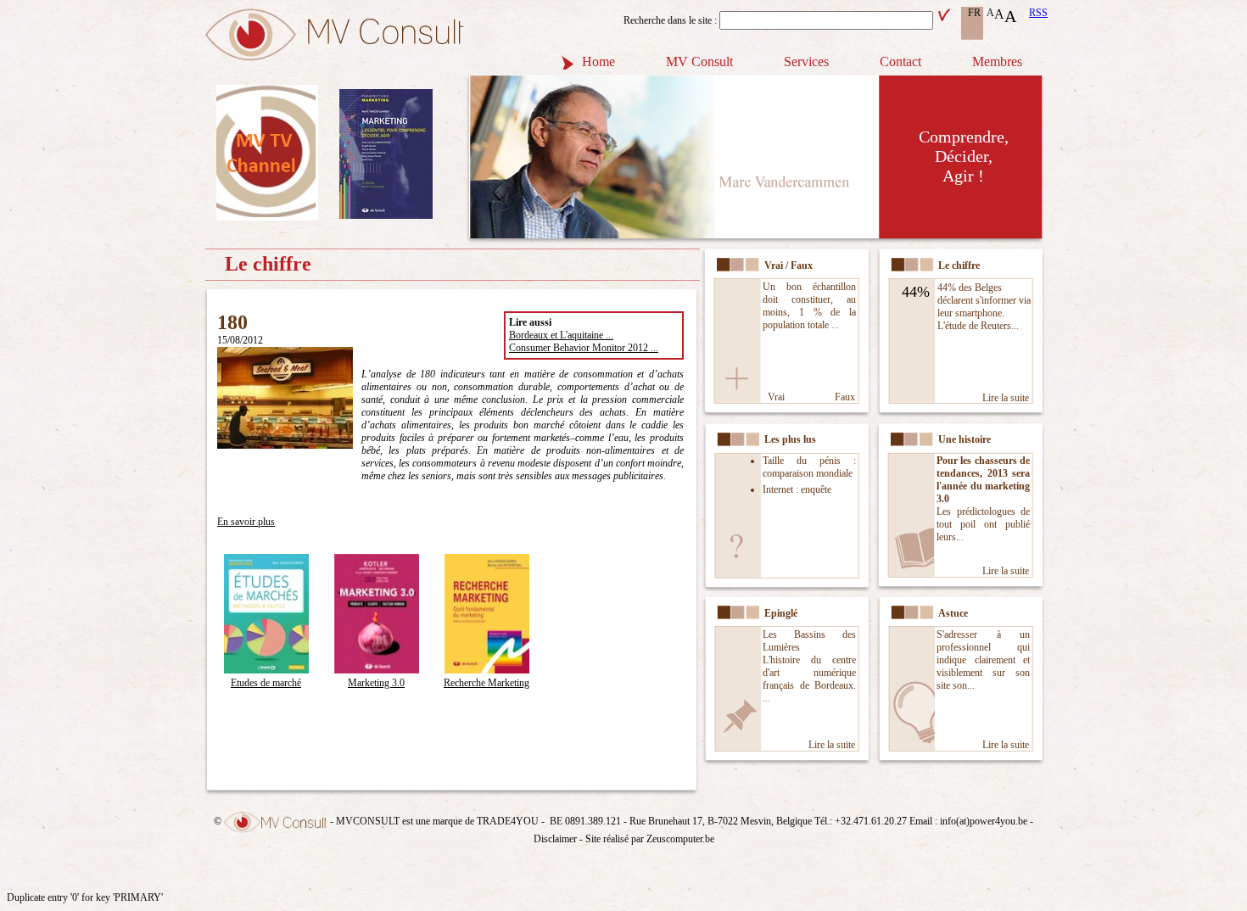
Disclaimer (555, 839)
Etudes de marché (266, 683)
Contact (900, 61)
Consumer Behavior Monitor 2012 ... (583, 348)
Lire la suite (1005, 398)
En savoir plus (246, 522)
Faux (845, 397)
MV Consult (699, 61)
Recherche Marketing (486, 683)
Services (806, 61)
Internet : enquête (797, 489)
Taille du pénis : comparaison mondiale (809, 467)
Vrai (776, 397)
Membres (997, 61)
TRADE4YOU (508, 821)
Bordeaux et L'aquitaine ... (561, 335)
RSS (1038, 13)
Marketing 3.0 (376, 683)
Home (598, 61)
